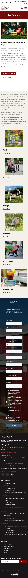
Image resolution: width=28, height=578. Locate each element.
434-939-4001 (10, 518)
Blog (5, 552)
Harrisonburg (4, 481)
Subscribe (23, 561)
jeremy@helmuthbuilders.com (17, 492)
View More (6, 153)
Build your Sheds (9, 546)
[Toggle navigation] (25, 8)
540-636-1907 (10, 530)
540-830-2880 (10, 490)
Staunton (4, 495)
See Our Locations (7, 77)
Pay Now (7, 550)
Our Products (8, 544)
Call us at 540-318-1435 (8, 452)
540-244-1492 (10, 532)
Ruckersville (3, 511)
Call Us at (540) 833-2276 (9, 73)
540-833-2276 (10, 488)
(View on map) (9, 449)
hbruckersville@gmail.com (16, 520)
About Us (7, 548)
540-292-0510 (10, 505)
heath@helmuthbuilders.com (17, 507)
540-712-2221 (10, 502)
